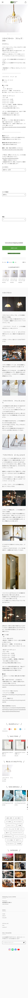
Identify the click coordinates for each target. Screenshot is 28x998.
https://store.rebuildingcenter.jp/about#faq (12, 149)
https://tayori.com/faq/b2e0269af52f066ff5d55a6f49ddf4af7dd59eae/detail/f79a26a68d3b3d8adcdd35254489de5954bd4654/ (14, 709)
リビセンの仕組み (9, 840)
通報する (24, 262)
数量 (3, 216)
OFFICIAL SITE (5, 923)
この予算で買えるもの (8, 836)
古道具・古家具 (9, 818)
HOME (3, 913)
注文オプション (19, 840)
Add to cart (14, 248)
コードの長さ (5, 192)
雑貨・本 (7, 832)
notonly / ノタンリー (11, 825)
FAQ (3, 925)
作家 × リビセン (20, 829)
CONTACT (4, 927)
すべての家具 (8, 821)
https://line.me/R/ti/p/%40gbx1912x (10, 158)
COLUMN (4, 917)
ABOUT (4, 915)
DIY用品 (19, 825)
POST (5, 262)
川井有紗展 (19, 843)
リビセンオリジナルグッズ (17, 832)
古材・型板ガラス (18, 818)
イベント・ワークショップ (20, 836)
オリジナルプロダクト (18, 821)
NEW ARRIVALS (10, 843)
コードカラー (5, 167)
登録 (24, 942)
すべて (5, 729)
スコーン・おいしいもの (9, 829)
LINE (15, 262)
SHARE (10, 262)
